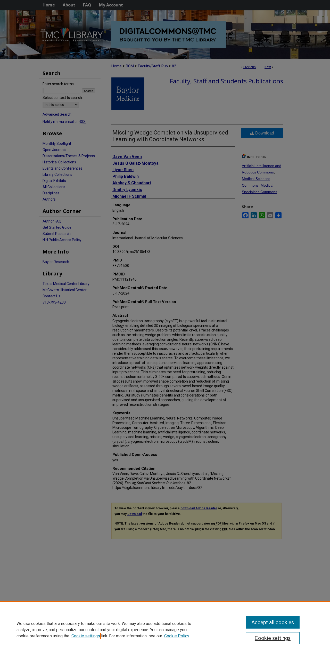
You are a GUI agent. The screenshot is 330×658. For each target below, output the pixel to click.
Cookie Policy (176, 635)
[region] (165, 629)
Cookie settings (85, 635)
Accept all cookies (272, 622)
